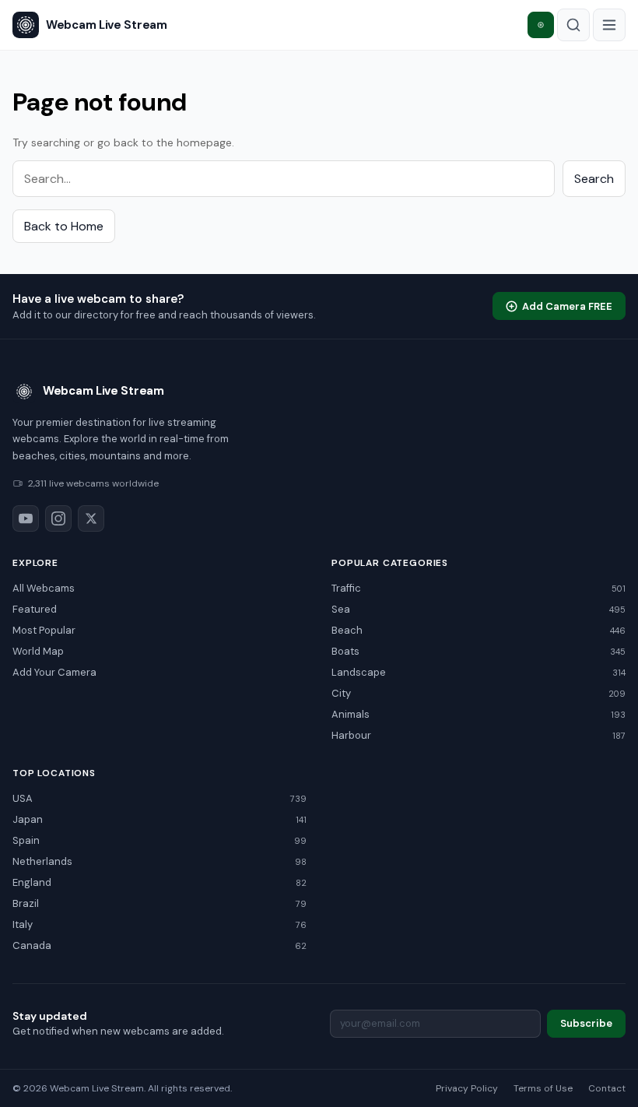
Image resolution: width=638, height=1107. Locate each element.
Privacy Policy (467, 1088)
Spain (159, 840)
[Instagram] (58, 518)
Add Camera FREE (567, 306)
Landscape (478, 672)
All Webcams (43, 588)
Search (594, 178)
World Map (38, 651)
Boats (478, 651)
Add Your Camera (54, 672)
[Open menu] (609, 25)
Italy (159, 924)
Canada (159, 945)
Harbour (478, 735)
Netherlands (159, 861)
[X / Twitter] (91, 518)
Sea (478, 609)
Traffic (478, 588)
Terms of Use (543, 1088)
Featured (34, 609)
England (159, 882)
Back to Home (63, 226)
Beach (478, 630)
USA (159, 798)
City (478, 693)
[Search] (573, 25)
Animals (478, 714)
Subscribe (586, 1023)
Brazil (159, 903)
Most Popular (43, 630)
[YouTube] (25, 518)
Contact (607, 1088)
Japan (159, 819)
